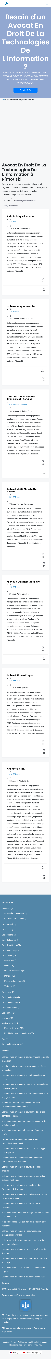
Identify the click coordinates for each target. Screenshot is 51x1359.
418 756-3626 (14, 681)
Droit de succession (13, 971)
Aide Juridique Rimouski (21, 216)
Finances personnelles (14, 919)
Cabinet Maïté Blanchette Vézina (22, 490)
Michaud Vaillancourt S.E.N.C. (23, 581)
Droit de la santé (9, 940)
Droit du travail (8, 950)
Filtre (8, 201)
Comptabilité (7, 924)
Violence (8, 986)
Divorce (7, 965)
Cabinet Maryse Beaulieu (21, 306)
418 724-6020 (14, 587)
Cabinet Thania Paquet (20, 675)
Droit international (9, 1008)
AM (3, 100)
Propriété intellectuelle (12, 1044)
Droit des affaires (9, 945)
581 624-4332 (14, 497)
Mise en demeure (12, 1028)
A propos (44, 1342)
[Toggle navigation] (47, 4)
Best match (13, 206)
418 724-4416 (14, 774)
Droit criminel (7, 935)
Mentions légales (9, 1342)
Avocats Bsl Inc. (16, 768)
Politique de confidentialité (28, 1342)
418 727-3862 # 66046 (18, 404)
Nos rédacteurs (15, 1345)
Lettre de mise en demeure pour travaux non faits (23, 1277)
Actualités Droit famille (14, 913)
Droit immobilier (9, 1002)
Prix (3, 1039)
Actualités (6, 909)
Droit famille (7, 956)
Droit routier (7, 1013)
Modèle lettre (7, 1023)
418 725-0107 (14, 312)
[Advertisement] (25, 128)
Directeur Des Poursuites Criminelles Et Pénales (21, 398)
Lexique (5, 1018)
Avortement (9, 960)
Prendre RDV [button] (25, 90)
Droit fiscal (6, 992)
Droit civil (6, 930)
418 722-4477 (14, 222)
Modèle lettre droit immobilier (17, 1033)
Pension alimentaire (13, 981)
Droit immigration (9, 997)
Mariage (8, 976)
